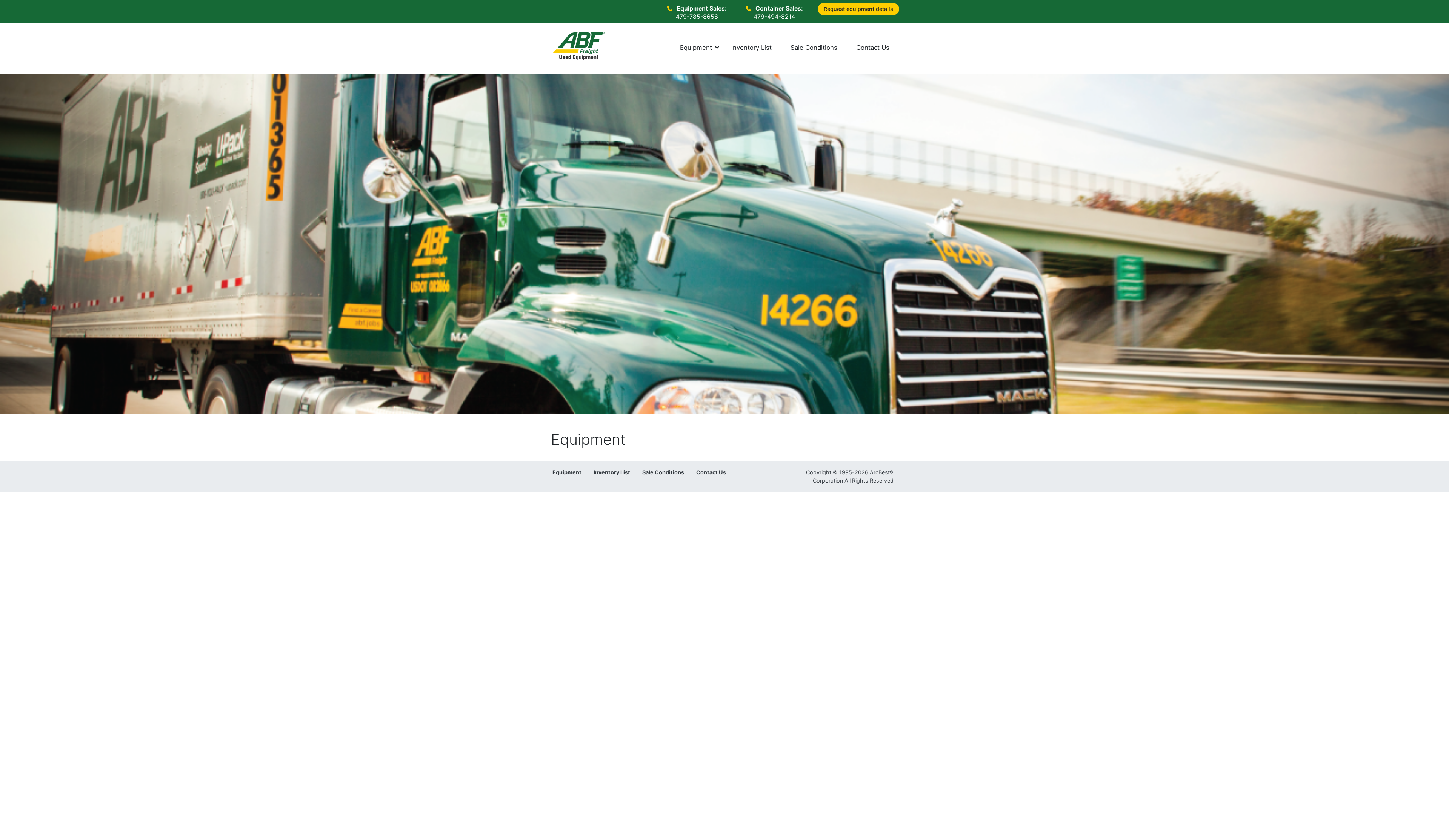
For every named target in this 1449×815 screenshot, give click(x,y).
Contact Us (711, 472)
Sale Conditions (663, 472)
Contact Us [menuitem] (872, 47)
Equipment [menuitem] (696, 47)
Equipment (566, 472)
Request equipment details (858, 9)
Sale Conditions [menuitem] (814, 47)
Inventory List (612, 472)
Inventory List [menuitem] (751, 47)
